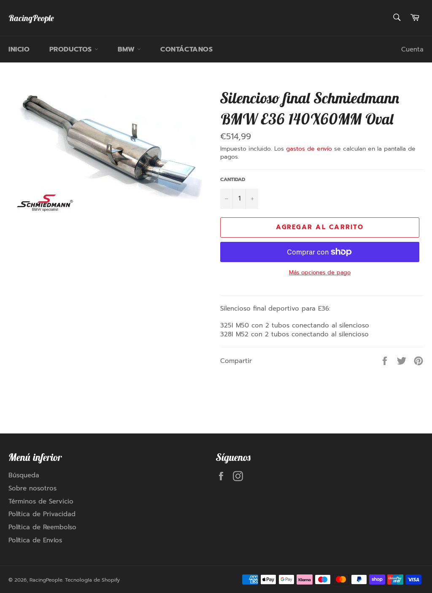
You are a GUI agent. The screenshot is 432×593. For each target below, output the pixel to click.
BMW (127, 49)
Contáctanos (186, 49)
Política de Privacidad (42, 514)
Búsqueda (23, 475)
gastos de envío (309, 148)
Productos (71, 49)
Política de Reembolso (42, 527)
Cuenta (412, 49)
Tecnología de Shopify (92, 580)
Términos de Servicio (40, 501)
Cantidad (232, 179)
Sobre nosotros (32, 488)
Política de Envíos (35, 540)
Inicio (19, 49)
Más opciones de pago (320, 272)
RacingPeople (31, 18)
